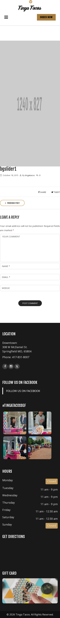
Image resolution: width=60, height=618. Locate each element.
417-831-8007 (20, 357)
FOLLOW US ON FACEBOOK (19, 382)
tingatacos (30, 175)
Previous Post (13, 203)
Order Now (46, 17)
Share (43, 192)
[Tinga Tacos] (30, 8)
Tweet (56, 192)
